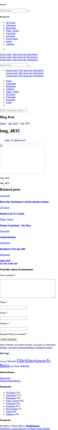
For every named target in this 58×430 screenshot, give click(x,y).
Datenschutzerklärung (10, 380)
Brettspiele (11, 28)
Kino (29, 360)
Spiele (9, 41)
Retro (5, 365)
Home (9, 81)
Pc (48, 360)
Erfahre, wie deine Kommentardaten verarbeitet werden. (26, 347)
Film (21, 360)
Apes (7, 140)
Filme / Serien (12, 30)
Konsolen (10, 36)
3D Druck (10, 22)
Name (3, 302)
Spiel (12, 366)
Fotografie (11, 33)
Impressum (5, 378)
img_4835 (13, 123)
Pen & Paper (12, 38)
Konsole (40, 361)
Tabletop (10, 44)
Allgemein (11, 25)
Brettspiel (11, 361)
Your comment (8, 275)
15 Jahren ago (17, 140)
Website (4, 323)
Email (3, 313)
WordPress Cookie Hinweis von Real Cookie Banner (25, 428)
